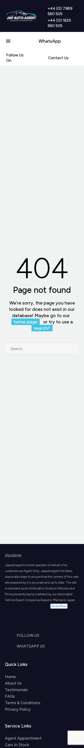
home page (25, 322)
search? (42, 328)
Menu (8, 41)
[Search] (73, 349)
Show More (58, 606)
